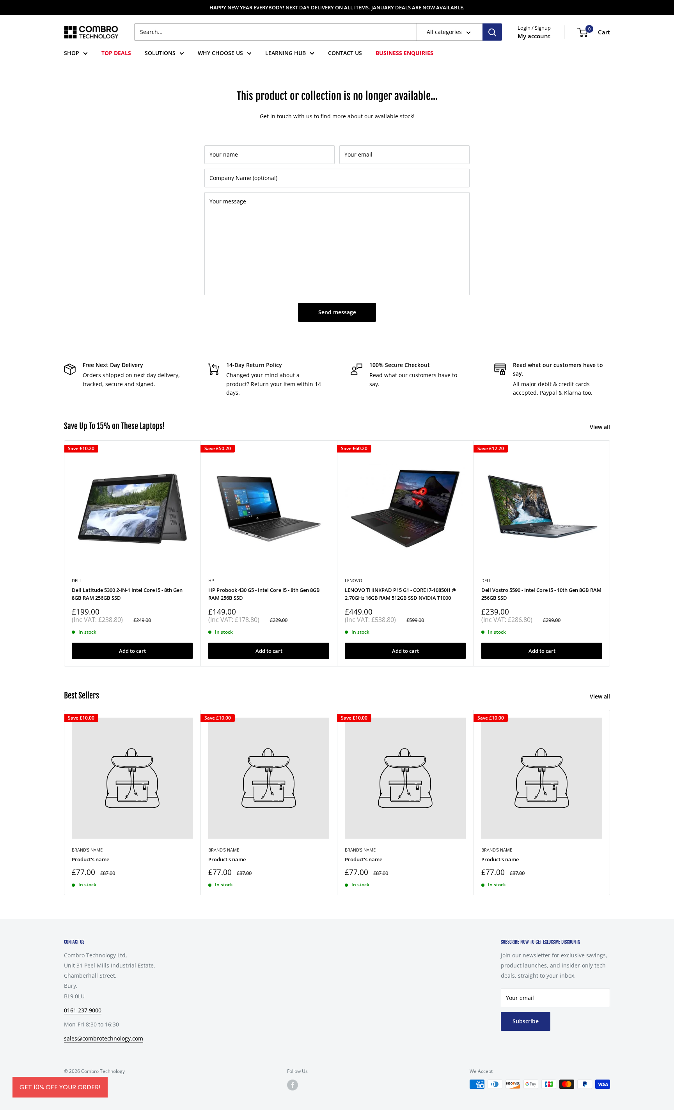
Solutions (160, 53)
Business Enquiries (404, 53)
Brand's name (87, 850)
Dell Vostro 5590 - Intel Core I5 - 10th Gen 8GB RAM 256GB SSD (541, 593)
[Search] (492, 32)
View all (601, 427)
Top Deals (116, 53)
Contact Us (345, 53)
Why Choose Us (220, 53)
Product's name (90, 859)
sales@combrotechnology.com (103, 1038)
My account (534, 36)
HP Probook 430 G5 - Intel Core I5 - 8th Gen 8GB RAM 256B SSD (264, 593)
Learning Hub (285, 53)
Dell (486, 580)
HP (211, 580)
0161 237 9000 (82, 1010)
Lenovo (353, 580)
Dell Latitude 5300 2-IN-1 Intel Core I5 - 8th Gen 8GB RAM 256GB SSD (127, 593)
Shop (71, 53)
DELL (77, 580)
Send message (337, 312)
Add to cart (132, 650)
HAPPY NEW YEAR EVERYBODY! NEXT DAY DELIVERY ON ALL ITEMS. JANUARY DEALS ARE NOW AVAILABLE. (337, 7)
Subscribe (526, 1021)
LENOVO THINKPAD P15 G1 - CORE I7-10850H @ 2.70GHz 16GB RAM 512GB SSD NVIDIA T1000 (400, 593)
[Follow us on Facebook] (292, 1085)
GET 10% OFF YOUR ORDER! (60, 1087)
